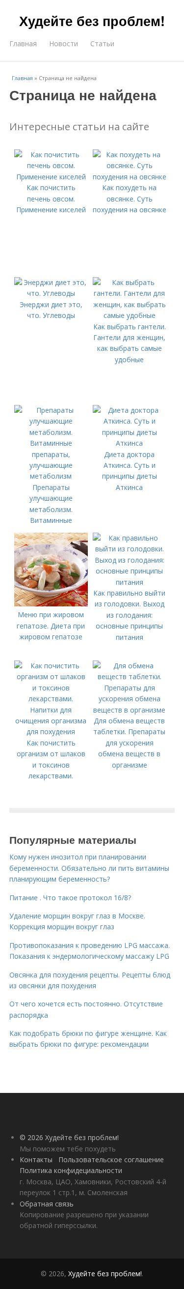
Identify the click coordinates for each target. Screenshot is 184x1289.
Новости (63, 43)
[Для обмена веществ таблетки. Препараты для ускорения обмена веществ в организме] (129, 710)
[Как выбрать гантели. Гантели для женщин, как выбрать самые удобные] (129, 315)
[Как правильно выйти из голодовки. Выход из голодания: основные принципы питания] (129, 582)
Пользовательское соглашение (111, 1159)
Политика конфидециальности (71, 1170)
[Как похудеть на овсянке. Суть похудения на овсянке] (129, 176)
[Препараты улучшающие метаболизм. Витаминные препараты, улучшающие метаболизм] (51, 476)
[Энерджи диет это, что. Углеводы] (51, 293)
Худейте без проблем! (92, 20)
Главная (23, 43)
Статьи (102, 43)
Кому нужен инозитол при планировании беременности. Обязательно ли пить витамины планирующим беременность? (89, 868)
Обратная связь (47, 1203)
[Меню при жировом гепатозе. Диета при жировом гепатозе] (51, 603)
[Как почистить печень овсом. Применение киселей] (51, 176)
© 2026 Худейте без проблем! (69, 1137)
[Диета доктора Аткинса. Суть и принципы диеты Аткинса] (129, 443)
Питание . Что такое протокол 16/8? (70, 897)
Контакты (36, 1159)
